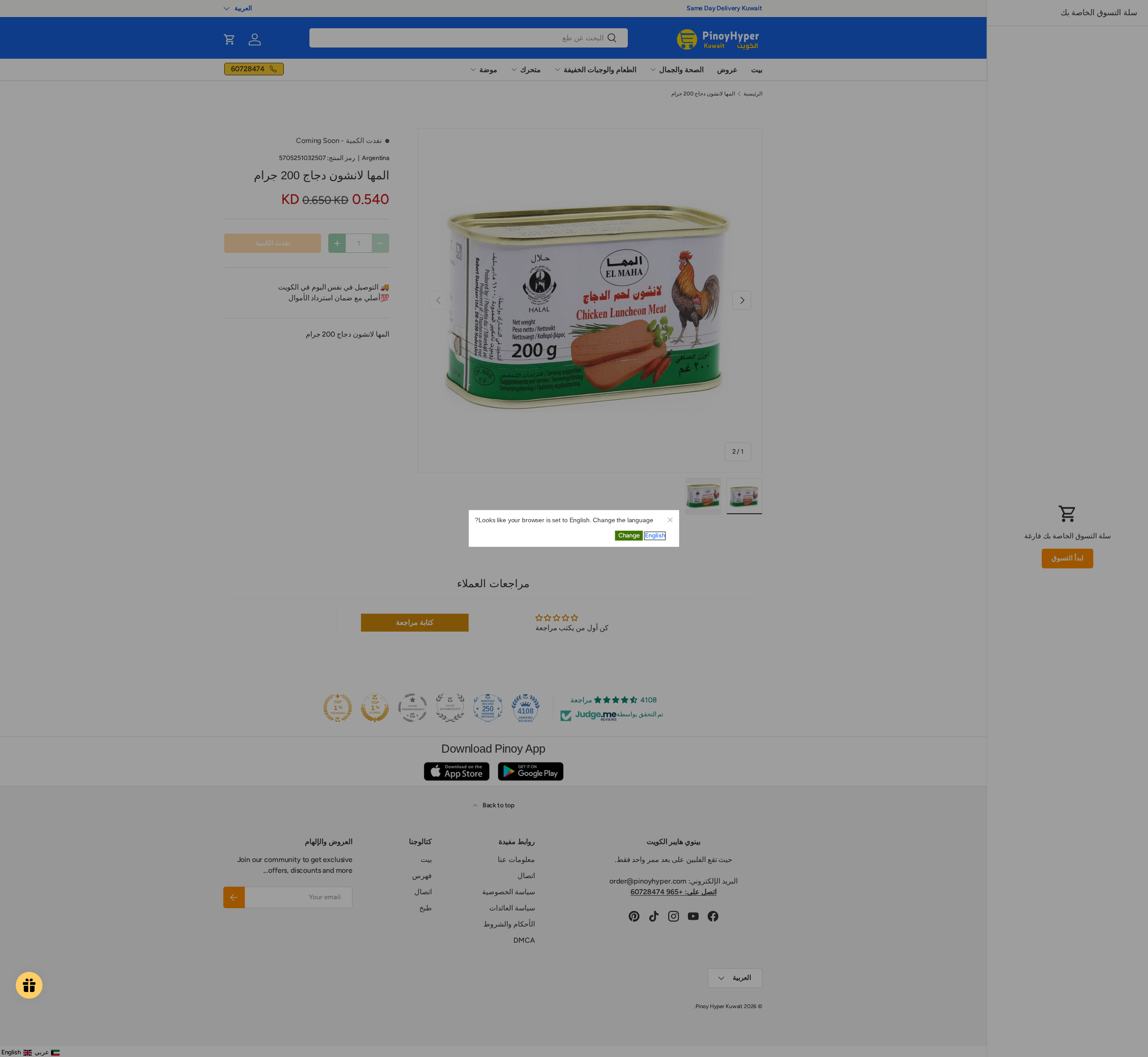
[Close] (670, 519)
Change (629, 535)
